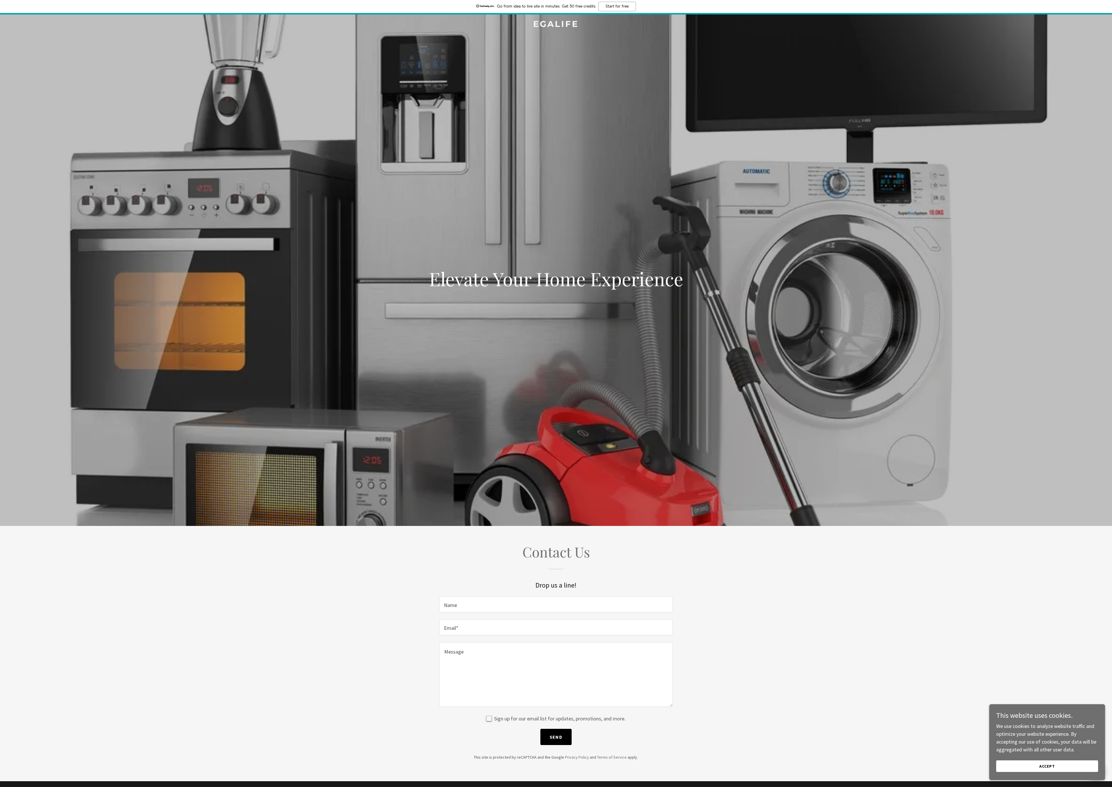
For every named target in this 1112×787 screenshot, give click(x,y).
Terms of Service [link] (612, 757)
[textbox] (555, 604)
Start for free (617, 6)
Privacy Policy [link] (577, 757)
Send (556, 737)
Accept (1047, 766)
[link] (556, 25)
